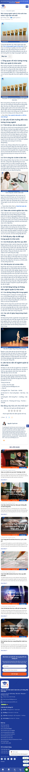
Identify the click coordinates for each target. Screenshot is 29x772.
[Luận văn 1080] (3, 7)
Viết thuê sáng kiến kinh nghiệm (8, 732)
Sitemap (3, 761)
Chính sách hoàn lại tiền (6, 753)
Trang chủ (3, 10)
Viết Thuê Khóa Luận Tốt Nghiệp (8, 730)
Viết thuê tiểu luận (5, 741)
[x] (8, 759)
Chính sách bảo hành (5, 749)
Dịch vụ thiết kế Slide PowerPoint (8, 734)
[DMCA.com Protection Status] (5, 704)
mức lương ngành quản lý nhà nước (13, 46)
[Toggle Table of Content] (9, 56)
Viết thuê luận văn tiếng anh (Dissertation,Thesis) (11, 739)
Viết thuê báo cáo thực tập (7, 737)
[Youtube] (5, 759)
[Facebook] (2, 759)
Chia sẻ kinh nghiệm (10, 10)
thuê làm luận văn (21, 206)
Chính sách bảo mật (5, 751)
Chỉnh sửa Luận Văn (5, 726)
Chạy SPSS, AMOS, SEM (6, 743)
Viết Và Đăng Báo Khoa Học (7, 735)
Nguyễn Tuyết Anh (12, 423)
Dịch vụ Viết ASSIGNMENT (6, 728)
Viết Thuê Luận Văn (5, 725)
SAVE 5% (17, 2)
